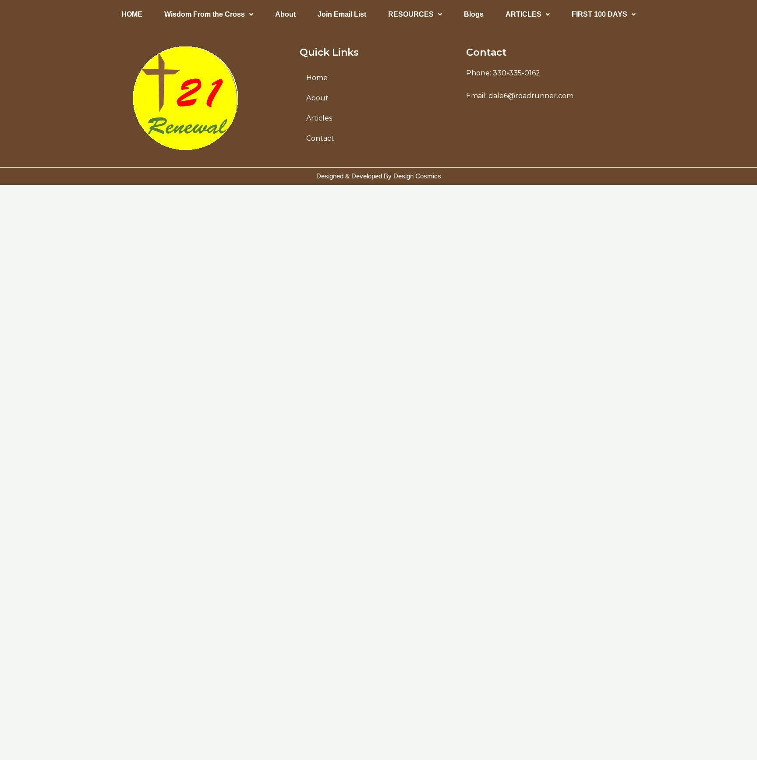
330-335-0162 (516, 73)
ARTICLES (523, 14)
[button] (208, 14)
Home (317, 78)
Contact (320, 138)
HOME (131, 14)
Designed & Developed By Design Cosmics (378, 176)
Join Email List (342, 14)
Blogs (474, 14)
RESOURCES (411, 14)
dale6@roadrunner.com (530, 96)
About (285, 14)
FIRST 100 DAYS (599, 14)
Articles (319, 118)
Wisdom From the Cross (204, 14)
